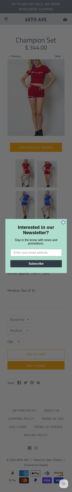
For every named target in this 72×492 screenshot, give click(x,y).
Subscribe (36, 263)
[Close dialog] (63, 222)
